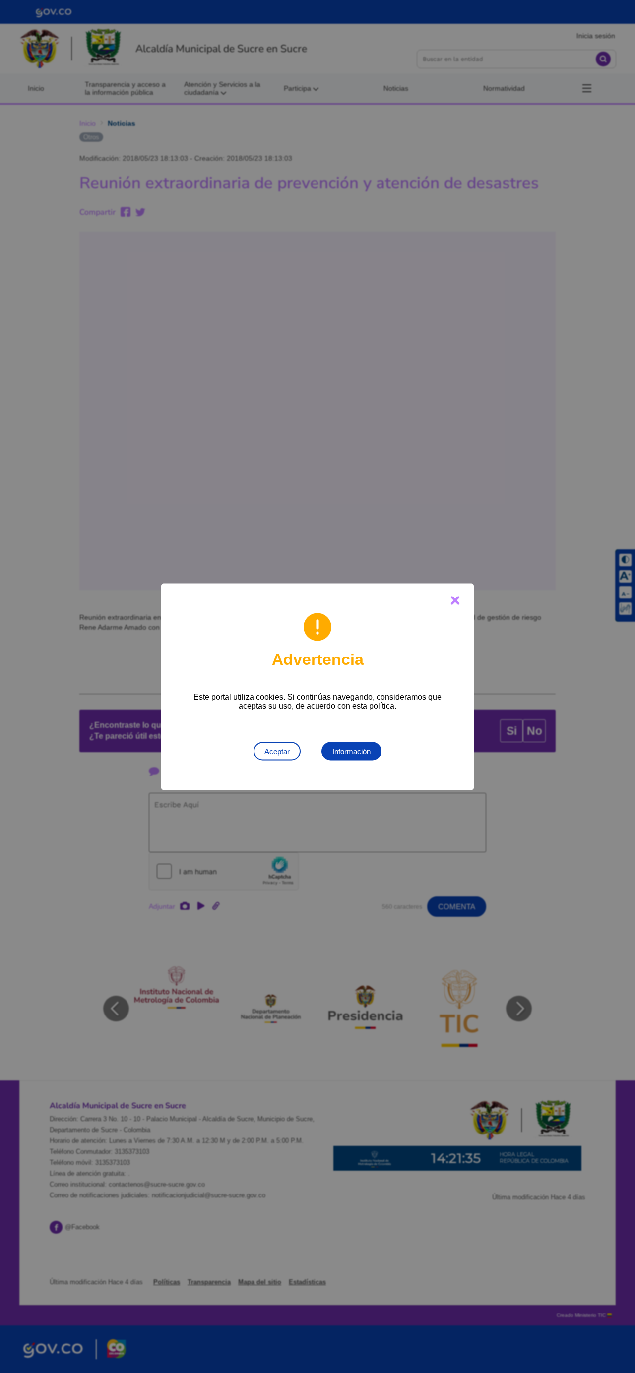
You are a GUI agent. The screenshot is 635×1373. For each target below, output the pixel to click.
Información (351, 751)
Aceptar (277, 751)
